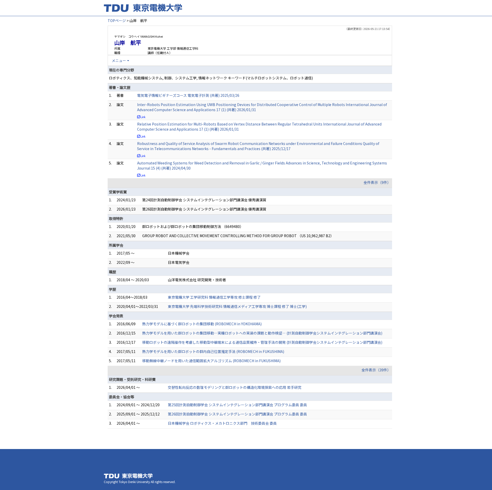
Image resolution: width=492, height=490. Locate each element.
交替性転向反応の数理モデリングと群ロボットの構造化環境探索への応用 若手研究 (234, 387)
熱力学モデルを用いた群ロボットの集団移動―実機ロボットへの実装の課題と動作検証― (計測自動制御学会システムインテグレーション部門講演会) (262, 333)
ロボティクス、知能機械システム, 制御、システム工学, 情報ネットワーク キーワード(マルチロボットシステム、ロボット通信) (211, 77)
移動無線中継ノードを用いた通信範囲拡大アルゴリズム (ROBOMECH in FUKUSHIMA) (211, 360)
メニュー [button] (119, 60)
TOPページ (117, 20)
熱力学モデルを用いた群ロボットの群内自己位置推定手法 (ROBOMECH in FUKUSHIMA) (213, 351)
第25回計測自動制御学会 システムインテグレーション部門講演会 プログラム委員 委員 (237, 404)
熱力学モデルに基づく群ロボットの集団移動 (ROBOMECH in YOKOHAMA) (202, 323)
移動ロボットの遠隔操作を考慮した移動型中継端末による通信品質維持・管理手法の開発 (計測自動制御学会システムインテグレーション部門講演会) (262, 342)
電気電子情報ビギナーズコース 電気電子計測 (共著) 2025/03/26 (188, 95)
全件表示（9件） (377, 182)
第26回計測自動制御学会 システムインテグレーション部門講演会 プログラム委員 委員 (237, 413)
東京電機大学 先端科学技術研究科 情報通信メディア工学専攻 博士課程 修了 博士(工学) (237, 306)
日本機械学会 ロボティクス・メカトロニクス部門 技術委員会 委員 (222, 423)
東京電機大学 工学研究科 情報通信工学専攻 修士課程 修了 (214, 297)
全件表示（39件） (376, 369)
